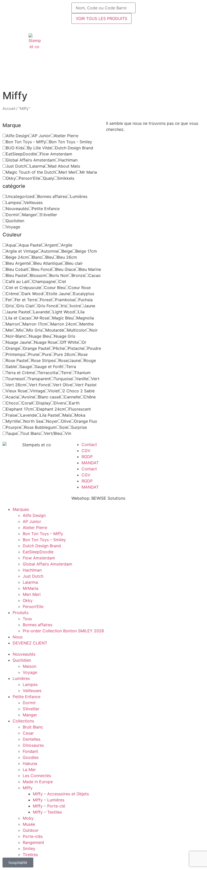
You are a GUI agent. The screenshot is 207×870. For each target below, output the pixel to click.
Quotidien (22, 660)
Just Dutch (33, 576)
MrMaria (30, 588)
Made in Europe (38, 781)
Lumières (21, 678)
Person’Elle (33, 606)
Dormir (29, 702)
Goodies (31, 757)
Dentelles (31, 739)
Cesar (28, 733)
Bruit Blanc (33, 727)
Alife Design (34, 515)
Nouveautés (24, 654)
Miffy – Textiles (47, 812)
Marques (21, 509)
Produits (21, 612)
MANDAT (90, 462)
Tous (27, 618)
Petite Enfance (26, 696)
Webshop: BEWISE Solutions (98, 498)
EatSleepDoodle (38, 551)
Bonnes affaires (37, 624)
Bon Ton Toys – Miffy (43, 533)
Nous (17, 636)
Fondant (30, 751)
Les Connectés (37, 775)
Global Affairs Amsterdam (47, 563)
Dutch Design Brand (42, 545)
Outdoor (31, 830)
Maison (29, 666)
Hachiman (32, 570)
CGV (86, 450)
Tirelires (30, 854)
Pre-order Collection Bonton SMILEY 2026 (63, 630)
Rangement (33, 842)
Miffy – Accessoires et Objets (61, 793)
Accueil (9, 108)
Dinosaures (33, 745)
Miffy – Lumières (48, 799)
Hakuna (30, 763)
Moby (28, 818)
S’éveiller (31, 708)
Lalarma (30, 582)
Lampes (30, 684)
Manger (30, 714)
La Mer (29, 769)
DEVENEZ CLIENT (30, 642)
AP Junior (32, 521)
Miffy (28, 787)
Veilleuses (32, 690)
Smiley (29, 848)
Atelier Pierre (35, 527)
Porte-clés (33, 836)
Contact (89, 444)
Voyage (30, 672)
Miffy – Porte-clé (49, 805)
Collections (23, 720)
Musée (29, 824)
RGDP (87, 456)
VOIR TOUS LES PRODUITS (101, 18)
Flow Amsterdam (39, 557)
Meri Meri (32, 594)
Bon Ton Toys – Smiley (44, 539)
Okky (28, 600)
